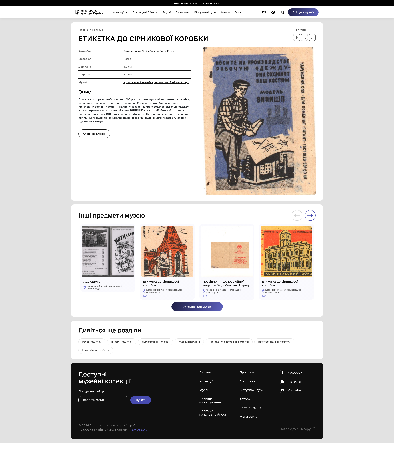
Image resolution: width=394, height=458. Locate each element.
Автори (245, 399)
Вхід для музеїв (303, 12)
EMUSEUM (140, 429)
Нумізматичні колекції (155, 341)
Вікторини (247, 381)
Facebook (295, 372)
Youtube (294, 390)
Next (310, 215)
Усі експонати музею (197, 306)
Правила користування (210, 400)
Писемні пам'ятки (121, 341)
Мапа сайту (248, 416)
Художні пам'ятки (189, 341)
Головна (205, 372)
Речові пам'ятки (91, 341)
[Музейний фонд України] (90, 12)
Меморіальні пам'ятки (95, 350)
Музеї (203, 390)
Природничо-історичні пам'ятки (229, 341)
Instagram (295, 381)
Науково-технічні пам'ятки (274, 341)
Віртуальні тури (252, 390)
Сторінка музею (94, 133)
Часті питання (250, 408)
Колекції (206, 381)
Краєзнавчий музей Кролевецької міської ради (156, 82)
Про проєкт (249, 372)
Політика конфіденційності (213, 413)
